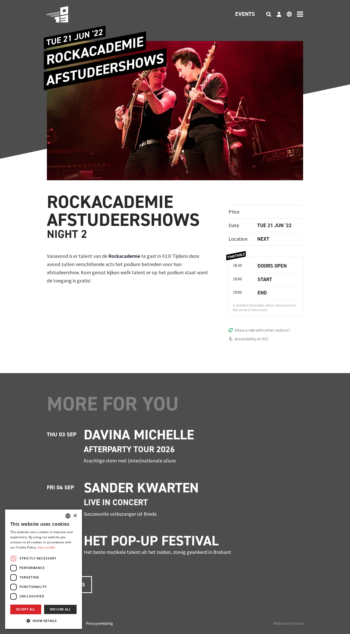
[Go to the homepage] (65, 14)
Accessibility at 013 (251, 338)
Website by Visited (288, 623)
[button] (43, 621)
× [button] (75, 516)
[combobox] (67, 516)
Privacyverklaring (99, 623)
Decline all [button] (60, 609)
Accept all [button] (25, 609)
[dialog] (43, 569)
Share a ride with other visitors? (262, 330)
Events (245, 14)
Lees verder (46, 547)
